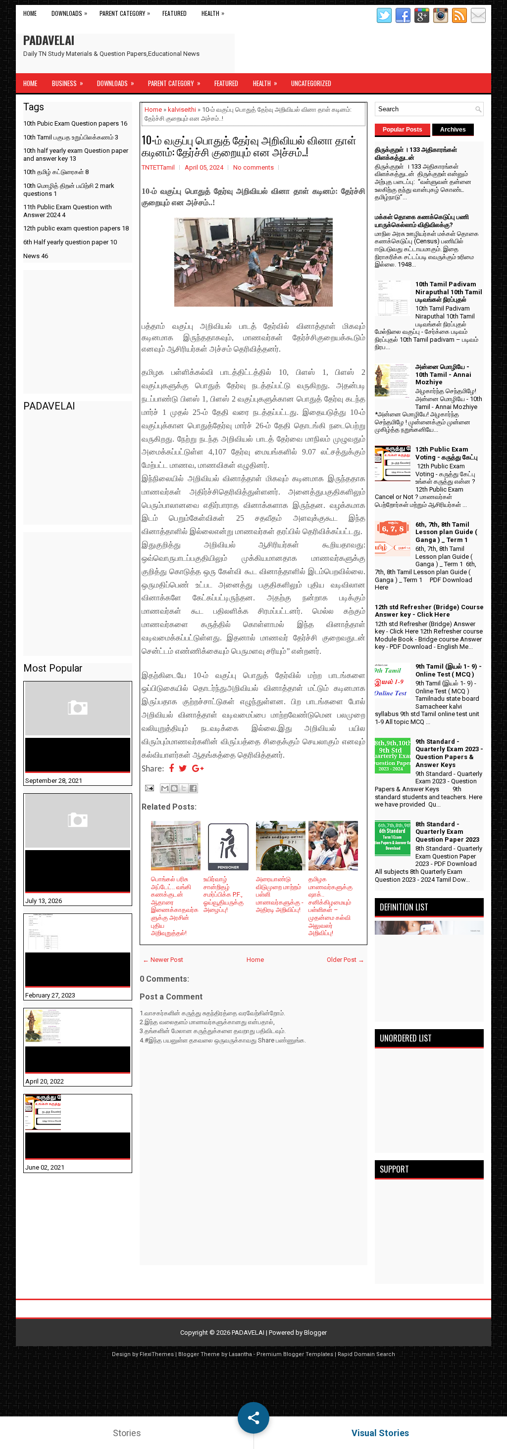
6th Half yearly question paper (70, 242)
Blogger (315, 1332)
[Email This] (165, 788)
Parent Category (125, 12)
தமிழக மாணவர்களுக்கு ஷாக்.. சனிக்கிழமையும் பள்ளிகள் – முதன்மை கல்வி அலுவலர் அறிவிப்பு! (330, 906)
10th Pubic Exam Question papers (75, 123)
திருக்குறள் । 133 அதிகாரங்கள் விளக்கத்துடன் (57, 755)
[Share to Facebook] (193, 788)
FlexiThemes (157, 1354)
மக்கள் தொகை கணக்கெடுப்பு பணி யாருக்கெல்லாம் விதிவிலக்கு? (62, 871)
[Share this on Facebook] (171, 769)
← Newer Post (163, 959)
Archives (453, 129)
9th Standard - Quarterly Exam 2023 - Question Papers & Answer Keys (449, 753)
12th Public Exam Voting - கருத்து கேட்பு (73, 1145)
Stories (127, 1433)
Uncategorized (311, 83)
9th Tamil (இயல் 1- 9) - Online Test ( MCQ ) (448, 670)
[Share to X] (184, 788)
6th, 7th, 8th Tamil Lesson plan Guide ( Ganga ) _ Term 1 (446, 532)
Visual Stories (380, 1433)
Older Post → (345, 959)
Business (67, 83)
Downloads (69, 12)
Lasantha (240, 1354)
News (35, 256)
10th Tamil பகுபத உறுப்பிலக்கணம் (70, 137)
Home (30, 13)
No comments (253, 167)
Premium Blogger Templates (294, 1354)
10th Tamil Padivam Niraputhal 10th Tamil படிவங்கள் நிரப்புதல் (68, 969)
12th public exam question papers (76, 228)
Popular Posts (402, 129)
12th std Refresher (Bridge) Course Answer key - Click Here (429, 611)
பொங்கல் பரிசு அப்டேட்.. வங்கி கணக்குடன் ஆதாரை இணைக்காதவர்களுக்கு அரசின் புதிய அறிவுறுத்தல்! (175, 906)
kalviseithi (182, 109)
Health (213, 12)
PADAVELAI (48, 39)
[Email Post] (148, 787)
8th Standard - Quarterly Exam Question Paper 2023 (447, 831)
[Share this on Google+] (198, 769)
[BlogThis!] (174, 788)
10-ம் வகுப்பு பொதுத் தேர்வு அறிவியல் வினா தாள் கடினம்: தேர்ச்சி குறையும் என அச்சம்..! (249, 145)
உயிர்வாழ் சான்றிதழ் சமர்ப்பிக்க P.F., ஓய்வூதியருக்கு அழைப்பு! (223, 894)
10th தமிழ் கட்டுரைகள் (56, 172)
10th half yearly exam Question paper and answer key (75, 154)
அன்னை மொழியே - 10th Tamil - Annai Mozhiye (72, 1059)
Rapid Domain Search (366, 1354)
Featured (174, 13)
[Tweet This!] (183, 769)
